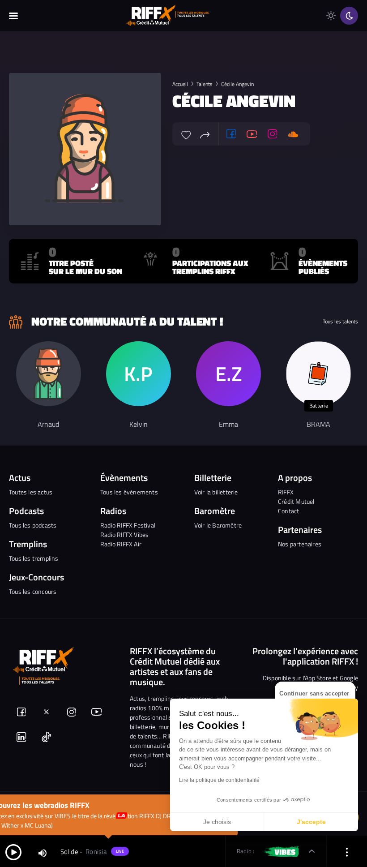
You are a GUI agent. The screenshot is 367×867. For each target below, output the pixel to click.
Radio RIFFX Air (120, 544)
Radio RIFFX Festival (127, 525)
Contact (288, 510)
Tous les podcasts (32, 525)
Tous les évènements (129, 492)
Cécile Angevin (237, 84)
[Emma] (228, 374)
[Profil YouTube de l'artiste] (251, 133)
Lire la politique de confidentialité (219, 780)
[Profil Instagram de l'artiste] (272, 133)
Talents (204, 84)
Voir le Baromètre (218, 525)
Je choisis (217, 821)
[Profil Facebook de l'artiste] (231, 133)
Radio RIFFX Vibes (124, 534)
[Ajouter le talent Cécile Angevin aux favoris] (186, 134)
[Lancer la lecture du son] (13, 851)
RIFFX (286, 492)
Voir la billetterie (216, 492)
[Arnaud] (48, 374)
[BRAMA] (318, 374)
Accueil (180, 84)
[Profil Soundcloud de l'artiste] (293, 133)
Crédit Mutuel (296, 501)
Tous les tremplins (34, 558)
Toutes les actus (30, 492)
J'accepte (311, 821)
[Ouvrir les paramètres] (347, 851)
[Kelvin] (138, 374)
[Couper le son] (42, 852)
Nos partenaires (299, 544)
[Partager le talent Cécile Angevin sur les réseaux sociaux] (205, 134)
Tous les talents (340, 322)
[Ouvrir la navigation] (13, 16)
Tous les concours (32, 591)
